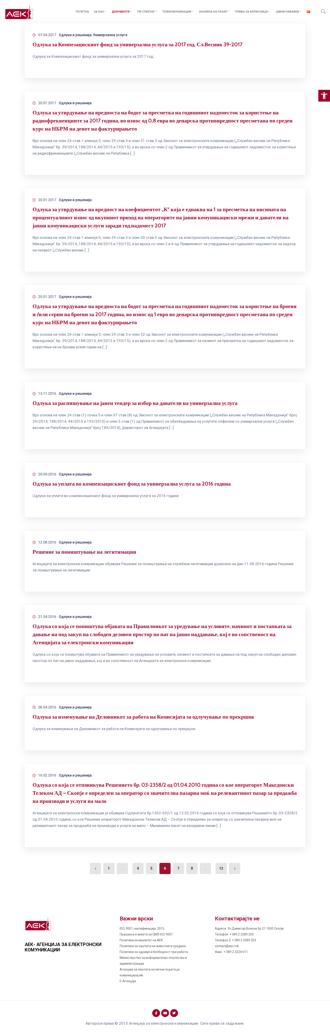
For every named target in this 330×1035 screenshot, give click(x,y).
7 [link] (178, 868)
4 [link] (138, 868)
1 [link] (109, 868)
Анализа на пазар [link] (213, 11)
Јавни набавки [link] (287, 11)
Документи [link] (121, 11)
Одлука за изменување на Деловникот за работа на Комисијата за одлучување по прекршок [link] (143, 716)
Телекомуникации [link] (176, 11)
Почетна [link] (82, 11)
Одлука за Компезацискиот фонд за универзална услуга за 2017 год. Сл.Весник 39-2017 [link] (137, 44)
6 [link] (165, 868)
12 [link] (221, 868)
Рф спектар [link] (146, 11)
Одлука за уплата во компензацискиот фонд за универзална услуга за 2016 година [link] (132, 483)
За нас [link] (99, 11)
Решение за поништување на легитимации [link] (84, 552)
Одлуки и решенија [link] (75, 35)
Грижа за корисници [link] (251, 11)
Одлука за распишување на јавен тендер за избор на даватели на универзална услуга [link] (135, 403)
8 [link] (192, 868)
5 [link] (151, 868)
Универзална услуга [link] (110, 35)
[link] (324, 96)
